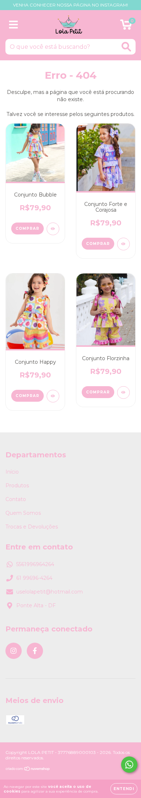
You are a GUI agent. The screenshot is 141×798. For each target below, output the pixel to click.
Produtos (17, 485)
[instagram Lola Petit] (13, 651)
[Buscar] (126, 46)
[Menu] (13, 24)
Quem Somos (23, 513)
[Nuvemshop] (28, 769)
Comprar (27, 228)
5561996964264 (35, 564)
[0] (126, 26)
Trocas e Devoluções (31, 526)
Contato (15, 499)
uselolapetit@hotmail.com (49, 591)
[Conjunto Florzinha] (123, 392)
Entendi (124, 788)
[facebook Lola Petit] (35, 651)
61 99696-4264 (34, 578)
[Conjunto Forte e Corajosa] (123, 244)
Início (12, 472)
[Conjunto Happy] (53, 396)
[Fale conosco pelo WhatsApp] (129, 764)
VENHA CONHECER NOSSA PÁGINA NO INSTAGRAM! (70, 5)
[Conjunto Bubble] (53, 229)
